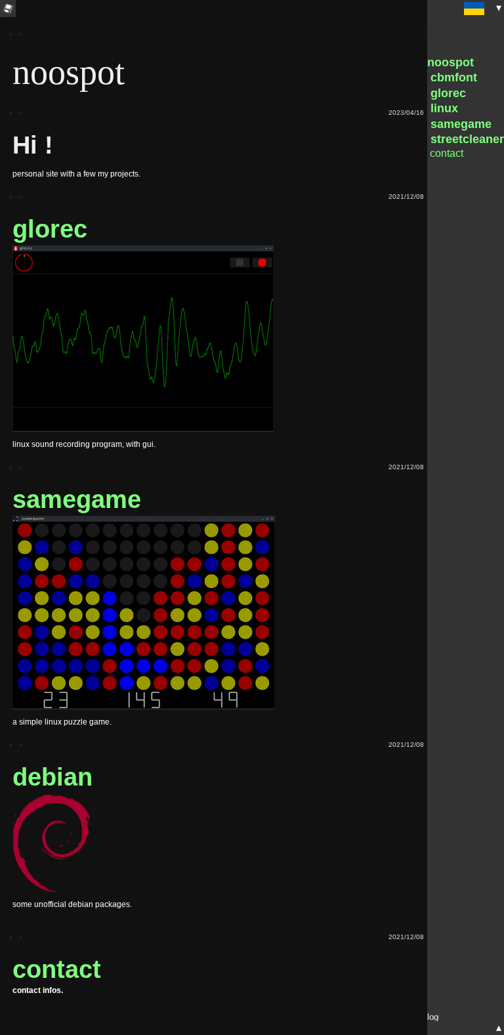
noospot (450, 62)
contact (56, 969)
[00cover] (16, 33)
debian (52, 777)
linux (442, 108)
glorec (49, 229)
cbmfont (452, 77)
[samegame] (16, 467)
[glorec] (16, 196)
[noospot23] (16, 112)
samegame (76, 499)
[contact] (16, 936)
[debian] (16, 744)
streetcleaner (465, 139)
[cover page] (8, 8)
